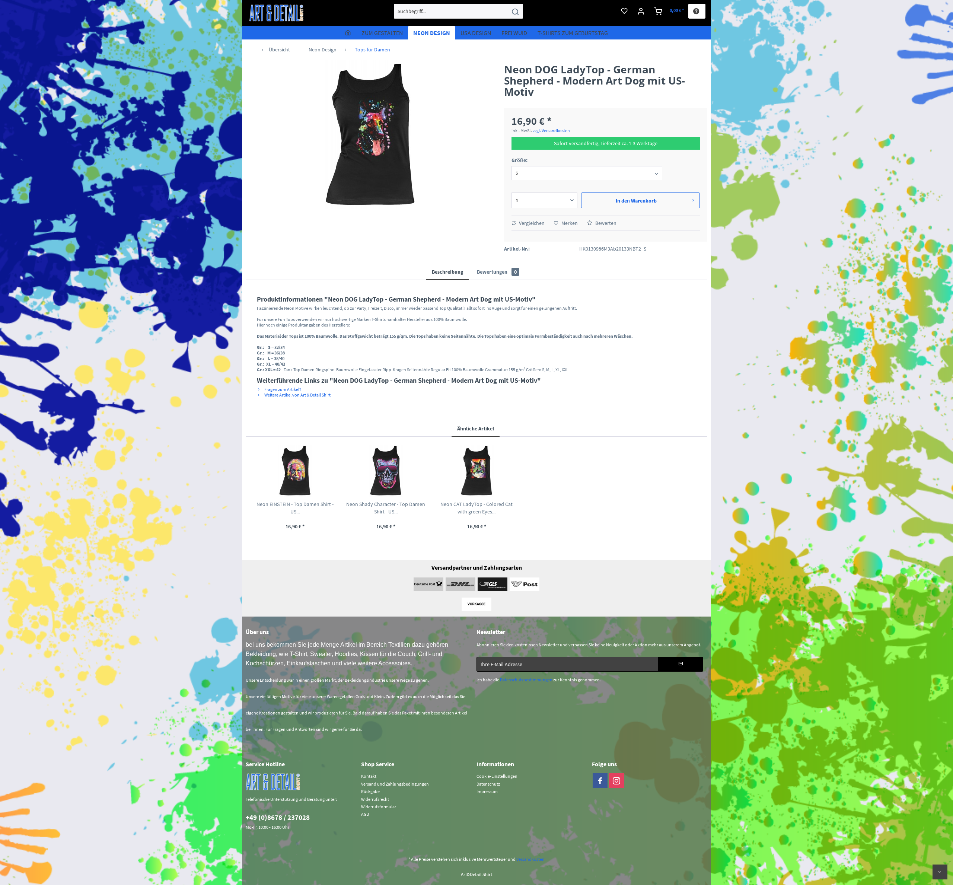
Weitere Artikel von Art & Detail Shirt (297, 395)
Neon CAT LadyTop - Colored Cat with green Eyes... (476, 508)
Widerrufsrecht (375, 799)
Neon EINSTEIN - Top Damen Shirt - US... (295, 508)
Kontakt (368, 776)
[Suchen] (515, 11)
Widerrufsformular (378, 806)
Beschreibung (447, 271)
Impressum (487, 791)
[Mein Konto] (641, 11)
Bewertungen (497, 271)
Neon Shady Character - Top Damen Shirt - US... (385, 508)
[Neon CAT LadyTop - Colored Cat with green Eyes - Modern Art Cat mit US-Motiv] (476, 471)
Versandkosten (530, 859)
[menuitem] (458, 11)
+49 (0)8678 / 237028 (278, 817)
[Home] (348, 32)
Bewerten (605, 223)
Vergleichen (531, 223)
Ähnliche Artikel (475, 428)
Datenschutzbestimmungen (526, 679)
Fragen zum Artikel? (282, 389)
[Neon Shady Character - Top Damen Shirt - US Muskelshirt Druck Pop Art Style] (385, 471)
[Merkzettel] (624, 11)
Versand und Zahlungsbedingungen (395, 784)
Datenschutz (488, 784)
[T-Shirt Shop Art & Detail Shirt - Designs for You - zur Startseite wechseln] (276, 13)
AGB (365, 814)
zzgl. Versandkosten (551, 130)
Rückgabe (370, 791)
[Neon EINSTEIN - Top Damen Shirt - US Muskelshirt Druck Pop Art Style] (295, 471)
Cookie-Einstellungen (496, 776)
